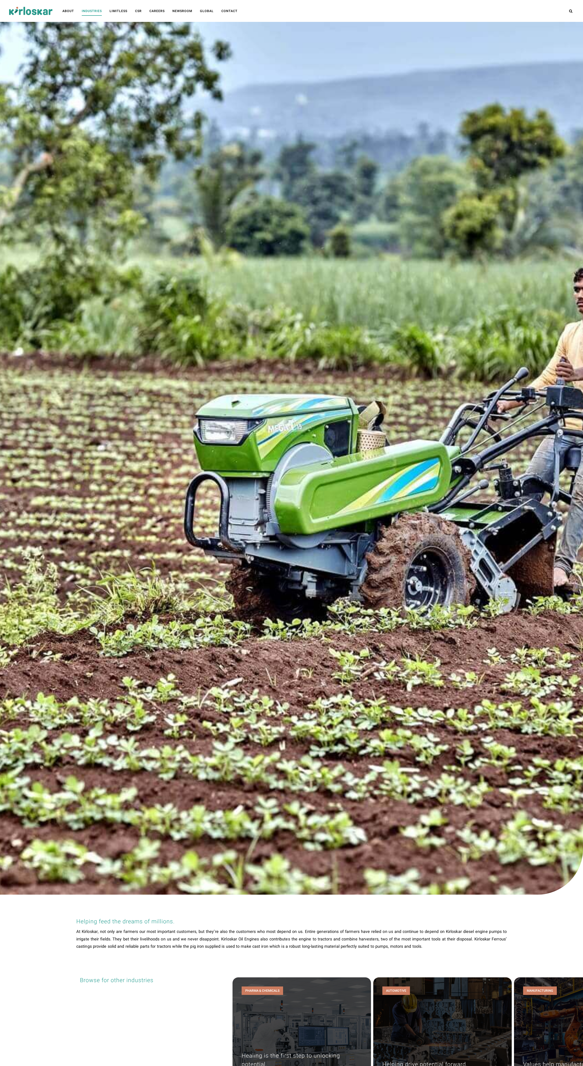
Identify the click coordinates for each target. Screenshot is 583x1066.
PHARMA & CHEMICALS (262, 990)
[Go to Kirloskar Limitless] (30, 11)
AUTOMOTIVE (396, 990)
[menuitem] (68, 11)
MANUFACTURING (540, 990)
